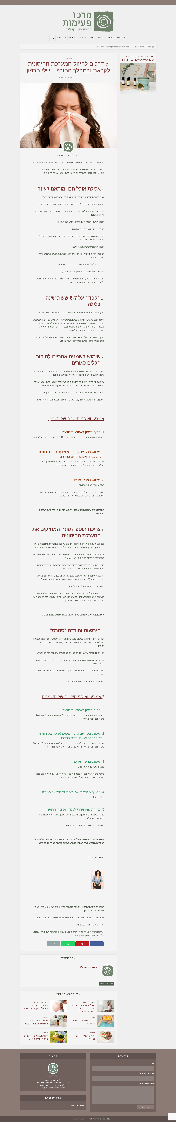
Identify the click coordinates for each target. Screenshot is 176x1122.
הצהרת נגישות (77, 1119)
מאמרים (72, 38)
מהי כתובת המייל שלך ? (145, 1073)
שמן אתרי (78, 935)
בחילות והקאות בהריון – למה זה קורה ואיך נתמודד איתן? (83, 1008)
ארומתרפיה (97, 932)
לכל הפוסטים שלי (106, 984)
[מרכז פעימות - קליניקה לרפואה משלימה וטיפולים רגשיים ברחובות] (88, 20)
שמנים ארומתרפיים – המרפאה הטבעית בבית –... (36, 1023)
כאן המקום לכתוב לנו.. (146, 1083)
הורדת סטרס (71, 932)
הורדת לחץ (84, 932)
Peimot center (66, 77)
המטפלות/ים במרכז (105, 38)
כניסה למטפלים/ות (77, 1106)
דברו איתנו (61, 38)
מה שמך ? (150, 1063)
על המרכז (121, 38)
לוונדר (99, 935)
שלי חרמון (89, 935)
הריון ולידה (91, 1002)
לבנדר (35, 932)
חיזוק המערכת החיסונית (52, 932)
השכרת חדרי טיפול (86, 38)
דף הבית (151, 47)
